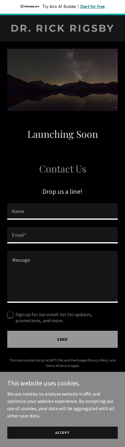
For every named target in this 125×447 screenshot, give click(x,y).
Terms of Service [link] (57, 365)
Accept (62, 432)
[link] (62, 30)
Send (62, 339)
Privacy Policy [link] (98, 360)
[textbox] (62, 211)
